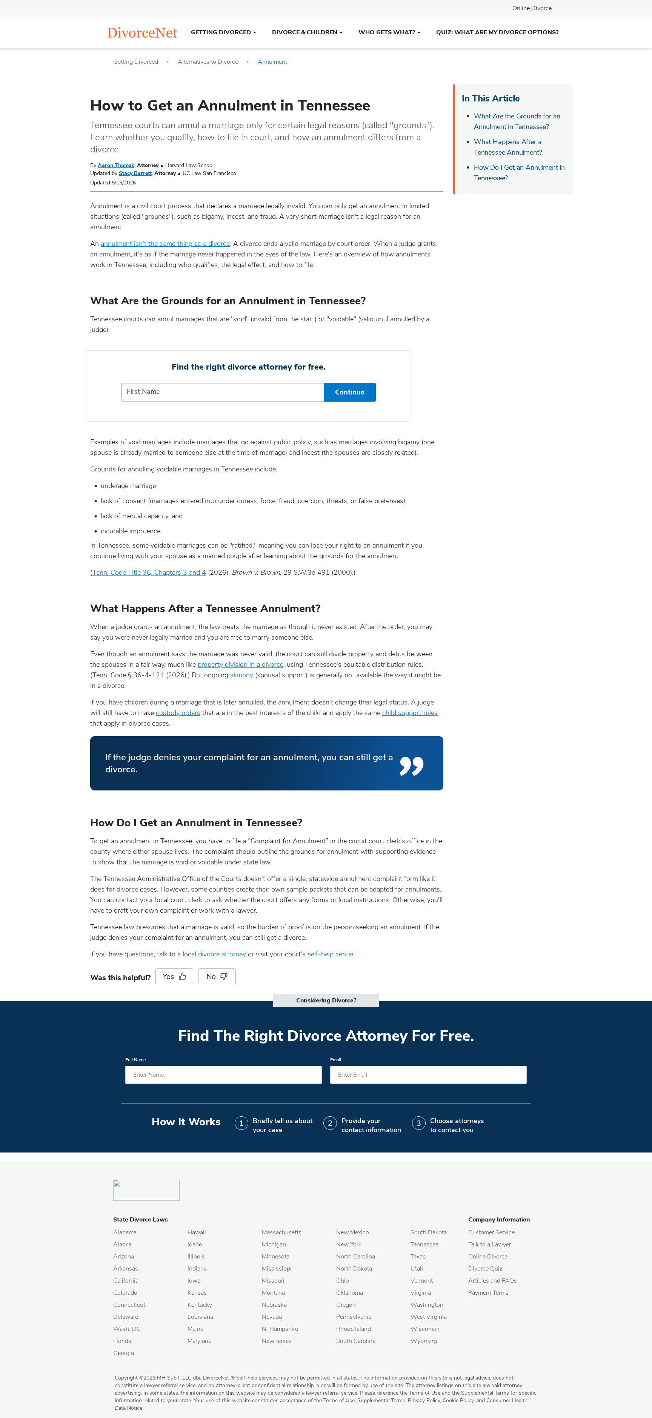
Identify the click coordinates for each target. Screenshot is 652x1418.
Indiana (197, 1269)
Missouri (273, 1281)
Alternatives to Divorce (208, 62)
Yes (168, 976)
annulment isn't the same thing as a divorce (165, 243)
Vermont (422, 1281)
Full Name (135, 1060)
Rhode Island (353, 1329)
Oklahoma (349, 1293)
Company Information (499, 1219)
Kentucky (200, 1305)
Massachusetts (281, 1232)
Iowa (194, 1281)
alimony (241, 675)
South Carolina (355, 1341)
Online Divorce (532, 8)
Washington (427, 1305)
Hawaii (197, 1232)
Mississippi (277, 1269)
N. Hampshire (280, 1329)
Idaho (195, 1245)
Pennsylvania (353, 1317)
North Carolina (355, 1257)
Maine (195, 1329)
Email (335, 1060)
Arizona (123, 1257)
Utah (417, 1269)
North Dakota (354, 1269)
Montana (273, 1293)
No (211, 976)
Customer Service (491, 1232)
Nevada (272, 1317)
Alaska (122, 1245)
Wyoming (424, 1341)
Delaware (125, 1317)
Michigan (274, 1245)
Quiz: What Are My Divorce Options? (497, 32)
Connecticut (129, 1305)
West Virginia (429, 1317)
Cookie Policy (458, 1400)
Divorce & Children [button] (304, 32)
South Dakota (429, 1232)
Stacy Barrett (135, 173)
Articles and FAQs (492, 1281)
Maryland (200, 1341)
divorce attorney (222, 954)
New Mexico (352, 1232)
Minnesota (275, 1257)
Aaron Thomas (116, 165)
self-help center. (331, 954)
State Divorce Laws (140, 1219)
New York (348, 1245)
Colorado (125, 1293)
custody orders (178, 712)
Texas (418, 1257)
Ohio (342, 1281)
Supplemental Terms (381, 1400)
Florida (122, 1341)
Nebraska (274, 1305)
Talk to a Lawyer (489, 1245)
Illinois (196, 1257)
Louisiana (200, 1317)
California (125, 1281)
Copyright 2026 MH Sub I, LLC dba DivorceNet (175, 1377)
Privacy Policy (424, 1400)
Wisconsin (425, 1329)
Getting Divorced (135, 62)
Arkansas (125, 1269)
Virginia (421, 1293)
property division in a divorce (240, 664)
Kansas (197, 1293)
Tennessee (424, 1245)
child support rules (410, 712)
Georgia (123, 1353)
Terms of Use (339, 1400)
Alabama (125, 1232)
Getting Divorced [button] (221, 32)
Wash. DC (127, 1329)
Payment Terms (488, 1293)
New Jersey (277, 1341)
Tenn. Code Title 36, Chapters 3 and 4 (149, 572)
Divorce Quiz (485, 1269)
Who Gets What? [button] (386, 32)
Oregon (346, 1305)
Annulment (272, 62)
